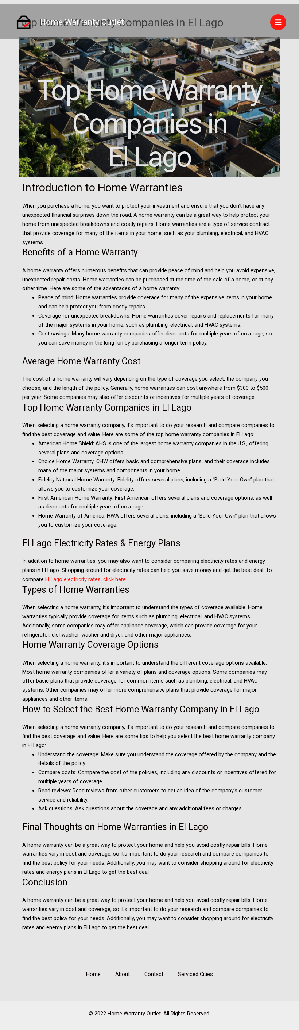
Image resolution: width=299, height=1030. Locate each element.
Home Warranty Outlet (82, 22)
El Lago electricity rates (73, 579)
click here (114, 579)
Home (93, 974)
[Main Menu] (278, 22)
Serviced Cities (195, 974)
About (122, 974)
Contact (153, 974)
